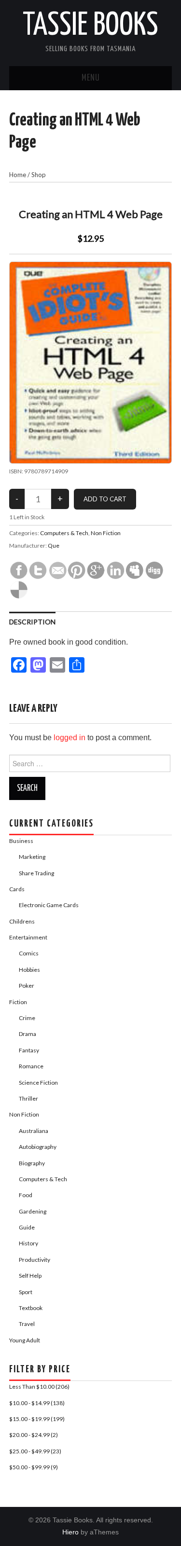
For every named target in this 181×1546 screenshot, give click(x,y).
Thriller (28, 1098)
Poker (26, 985)
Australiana (33, 1130)
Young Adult (24, 1340)
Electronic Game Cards (49, 905)
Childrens (22, 921)
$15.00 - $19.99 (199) (37, 1418)
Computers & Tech (64, 533)
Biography (32, 1163)
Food (25, 1195)
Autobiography (37, 1146)
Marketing (32, 856)
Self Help (30, 1275)
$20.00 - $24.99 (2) (33, 1434)
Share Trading (36, 873)
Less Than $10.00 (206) (39, 1386)
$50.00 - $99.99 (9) (33, 1467)
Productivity (34, 1259)
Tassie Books (90, 26)
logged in (69, 737)
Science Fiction (38, 1082)
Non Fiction (106, 533)
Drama (27, 1033)
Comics (29, 953)
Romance (31, 1066)
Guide (27, 1227)
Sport (25, 1292)
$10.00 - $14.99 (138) (37, 1403)
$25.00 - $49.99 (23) (35, 1451)
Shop (38, 175)
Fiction (18, 1002)
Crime (27, 1017)
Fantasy (29, 1050)
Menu (91, 78)
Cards (17, 889)
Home (17, 175)
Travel (27, 1323)
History (28, 1243)
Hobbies (29, 969)
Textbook (30, 1307)
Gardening (32, 1211)
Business (21, 840)
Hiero (70, 1532)
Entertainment (28, 937)
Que (53, 545)
